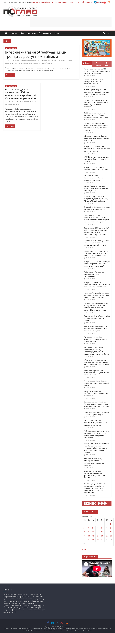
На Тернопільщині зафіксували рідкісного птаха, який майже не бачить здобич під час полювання (96, 103)
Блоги (56, 33)
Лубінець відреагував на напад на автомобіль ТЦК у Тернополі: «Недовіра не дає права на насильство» (96, 434)
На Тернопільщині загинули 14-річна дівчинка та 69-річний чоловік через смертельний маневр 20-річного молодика (96, 306)
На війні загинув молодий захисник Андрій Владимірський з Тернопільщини (96, 372)
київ (60, 60)
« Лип (84, 549)
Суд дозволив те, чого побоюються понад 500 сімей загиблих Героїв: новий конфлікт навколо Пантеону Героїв (96, 218)
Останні (88, 63)
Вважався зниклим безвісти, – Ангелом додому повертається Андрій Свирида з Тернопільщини (96, 404)
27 (97, 540)
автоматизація (26, 101)
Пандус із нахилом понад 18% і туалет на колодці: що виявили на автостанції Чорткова (97, 71)
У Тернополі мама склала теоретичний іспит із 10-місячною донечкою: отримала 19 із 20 (97, 284)
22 (106, 536)
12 (93, 532)
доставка (31, 60)
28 (102, 540)
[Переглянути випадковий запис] (109, 33)
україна (45, 63)
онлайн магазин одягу (34, 63)
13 (97, 532)
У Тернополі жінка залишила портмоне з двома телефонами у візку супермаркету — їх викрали (96, 362)
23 (111, 536)
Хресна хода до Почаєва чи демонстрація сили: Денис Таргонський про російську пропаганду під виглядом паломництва (94, 488)
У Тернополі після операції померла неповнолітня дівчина (96, 168)
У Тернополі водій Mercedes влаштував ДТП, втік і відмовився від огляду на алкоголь (97, 148)
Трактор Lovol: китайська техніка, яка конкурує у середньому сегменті (97, 318)
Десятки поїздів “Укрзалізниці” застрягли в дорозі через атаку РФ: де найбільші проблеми (96, 199)
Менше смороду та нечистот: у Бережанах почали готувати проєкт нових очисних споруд (96, 253)
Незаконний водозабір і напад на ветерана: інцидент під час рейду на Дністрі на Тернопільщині (96, 295)
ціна (50, 63)
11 (89, 532)
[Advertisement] (71, 22)
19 (93, 536)
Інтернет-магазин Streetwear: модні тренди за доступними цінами (36, 54)
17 (84, 536)
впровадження (10, 104)
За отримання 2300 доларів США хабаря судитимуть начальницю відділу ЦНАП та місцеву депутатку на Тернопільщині (96, 231)
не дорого (13, 63)
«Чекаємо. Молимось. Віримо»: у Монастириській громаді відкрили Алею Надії (96, 138)
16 (111, 532)
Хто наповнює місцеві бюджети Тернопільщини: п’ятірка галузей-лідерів (96, 383)
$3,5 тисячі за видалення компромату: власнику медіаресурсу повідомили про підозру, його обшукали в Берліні (96, 350)
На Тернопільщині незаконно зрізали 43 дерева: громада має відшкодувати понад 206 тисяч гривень (96, 126)
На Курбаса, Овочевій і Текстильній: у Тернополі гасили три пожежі (96, 393)
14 (102, 532)
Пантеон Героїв (34, 33)
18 (89, 536)
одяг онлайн (22, 63)
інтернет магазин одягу (50, 60)
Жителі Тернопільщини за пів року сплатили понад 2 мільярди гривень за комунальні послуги (96, 92)
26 (93, 540)
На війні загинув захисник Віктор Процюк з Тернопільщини (53, 2)
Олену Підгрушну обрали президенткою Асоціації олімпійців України (93, 81)
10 (84, 532)
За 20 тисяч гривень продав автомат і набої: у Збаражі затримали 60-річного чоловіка (96, 115)
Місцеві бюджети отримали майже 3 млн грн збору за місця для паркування (96, 188)
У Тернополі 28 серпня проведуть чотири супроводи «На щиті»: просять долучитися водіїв (97, 263)
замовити (38, 60)
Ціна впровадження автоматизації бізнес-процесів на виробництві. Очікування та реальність (20, 94)
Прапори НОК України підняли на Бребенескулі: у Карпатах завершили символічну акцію (96, 243)
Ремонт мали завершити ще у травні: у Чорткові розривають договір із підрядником (95, 328)
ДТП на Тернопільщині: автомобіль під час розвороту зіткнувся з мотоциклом (95, 422)
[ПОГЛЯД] (6, 33)
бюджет (34, 101)
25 (89, 540)
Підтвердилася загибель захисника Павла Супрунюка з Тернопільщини (95, 339)
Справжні (47, 33)
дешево (24, 60)
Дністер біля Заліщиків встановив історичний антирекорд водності (97, 208)
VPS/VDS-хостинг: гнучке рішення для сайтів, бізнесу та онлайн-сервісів (96, 159)
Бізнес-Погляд (11, 48)
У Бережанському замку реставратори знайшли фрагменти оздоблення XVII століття (94, 474)
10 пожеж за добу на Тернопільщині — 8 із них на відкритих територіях (94, 178)
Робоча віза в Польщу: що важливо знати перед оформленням (94, 274)
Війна (22, 33)
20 (97, 536)
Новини (13, 33)
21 (102, 536)
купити (64, 60)
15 (106, 532)
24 (84, 540)
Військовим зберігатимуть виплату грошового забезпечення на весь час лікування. (94, 461)
